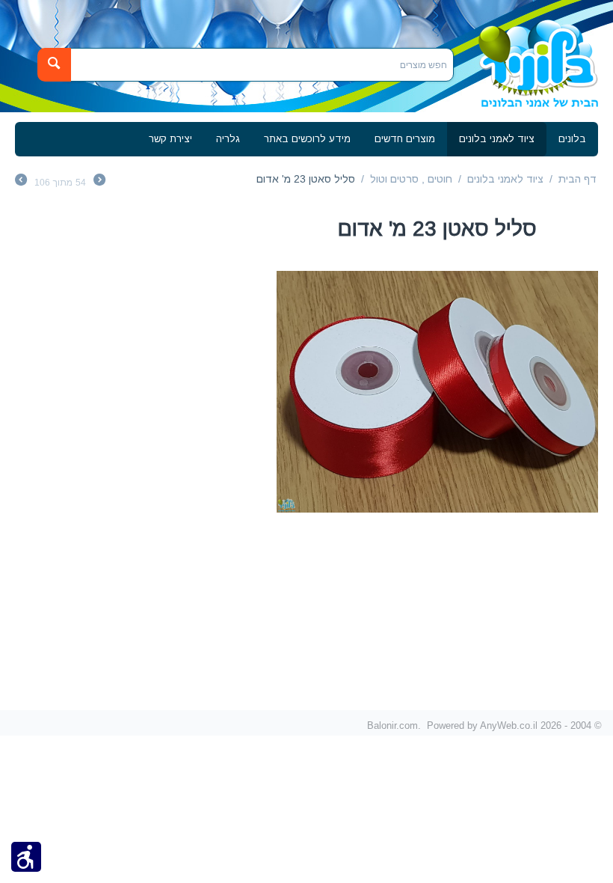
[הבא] (21, 182)
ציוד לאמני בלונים (497, 138)
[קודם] (99, 182)
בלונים (572, 138)
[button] (26, 856)
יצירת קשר (170, 138)
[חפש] (54, 65)
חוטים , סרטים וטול (411, 179)
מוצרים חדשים (405, 138)
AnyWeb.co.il (508, 725)
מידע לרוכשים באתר (307, 138)
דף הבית (577, 179)
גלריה (228, 138)
